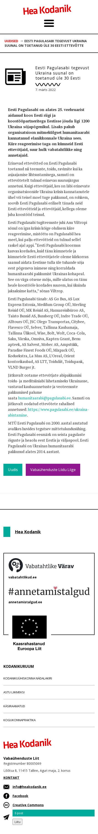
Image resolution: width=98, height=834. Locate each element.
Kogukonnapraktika (19, 720)
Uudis (13, 469)
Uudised (11, 41)
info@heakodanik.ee (29, 787)
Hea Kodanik (28, 531)
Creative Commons (28, 805)
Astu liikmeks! (14, 692)
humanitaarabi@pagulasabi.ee (44, 398)
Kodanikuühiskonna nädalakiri (27, 678)
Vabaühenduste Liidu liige (53, 469)
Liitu (17, 822)
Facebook (20, 796)
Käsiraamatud (14, 706)
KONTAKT (11, 777)
